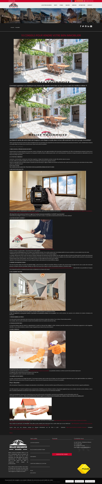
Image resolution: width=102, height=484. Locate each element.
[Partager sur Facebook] (80, 26)
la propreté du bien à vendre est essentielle (39, 370)
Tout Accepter (90, 481)
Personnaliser (69, 481)
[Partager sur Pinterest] (86, 26)
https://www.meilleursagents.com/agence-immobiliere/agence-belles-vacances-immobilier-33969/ (32, 249)
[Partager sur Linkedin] (88, 26)
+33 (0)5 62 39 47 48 (89, 1)
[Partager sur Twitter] (83, 26)
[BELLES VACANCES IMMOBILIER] (13, 5)
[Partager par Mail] (91, 26)
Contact (90, 5)
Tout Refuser (79, 481)
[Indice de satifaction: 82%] (79, 1)
